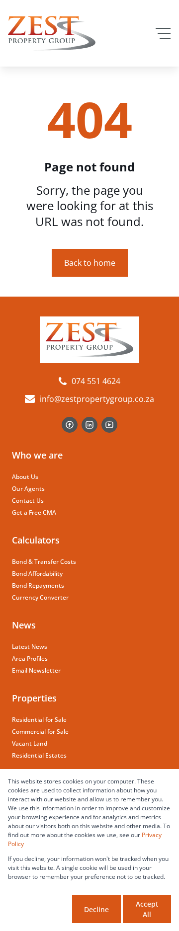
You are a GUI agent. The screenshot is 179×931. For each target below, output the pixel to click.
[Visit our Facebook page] (70, 425)
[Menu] (163, 33)
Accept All (147, 909)
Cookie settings (39, 909)
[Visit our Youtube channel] (109, 425)
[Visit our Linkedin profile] (89, 425)
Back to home (89, 262)
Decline (96, 909)
